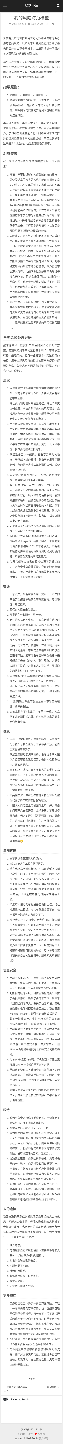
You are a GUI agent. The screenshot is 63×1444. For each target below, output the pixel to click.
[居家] (58, 380)
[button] (5, 5)
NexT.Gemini (32, 1438)
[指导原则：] (58, 87)
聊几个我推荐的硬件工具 (15, 1389)
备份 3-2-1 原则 (46, 1024)
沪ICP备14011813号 (31, 1430)
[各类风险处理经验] (58, 337)
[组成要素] (58, 153)
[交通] (58, 586)
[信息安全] (58, 970)
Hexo (20, 1438)
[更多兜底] (58, 1296)
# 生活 (32, 1379)
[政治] (58, 1110)
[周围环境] (58, 851)
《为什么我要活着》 (21, 1344)
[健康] (58, 731)
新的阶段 (52, 1387)
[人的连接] (58, 1209)
